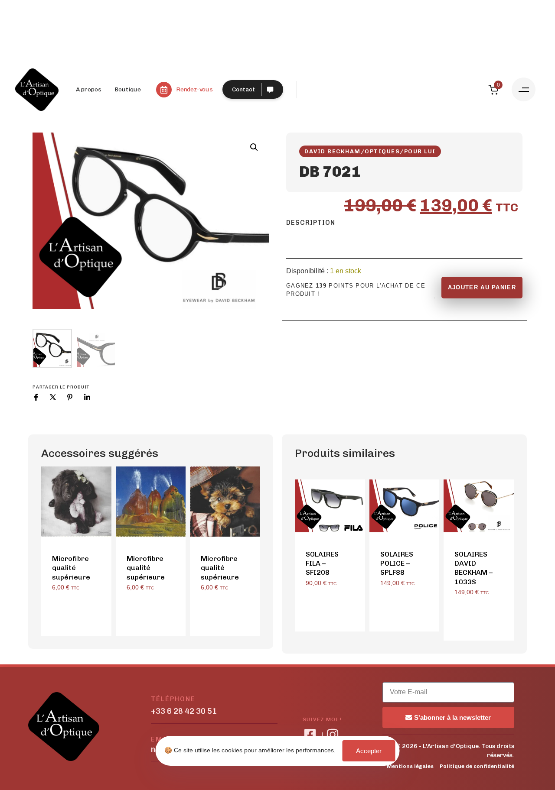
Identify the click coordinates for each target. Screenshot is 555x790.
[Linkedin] (87, 397)
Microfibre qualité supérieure (71, 567)
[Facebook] (36, 397)
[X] (52, 397)
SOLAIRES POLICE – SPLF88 (396, 563)
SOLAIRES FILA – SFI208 (322, 563)
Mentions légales (410, 766)
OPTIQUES (382, 151)
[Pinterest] (69, 397)
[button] (523, 89)
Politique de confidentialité (477, 766)
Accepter (369, 750)
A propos (88, 89)
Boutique (127, 89)
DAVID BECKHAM (332, 151)
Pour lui (420, 151)
